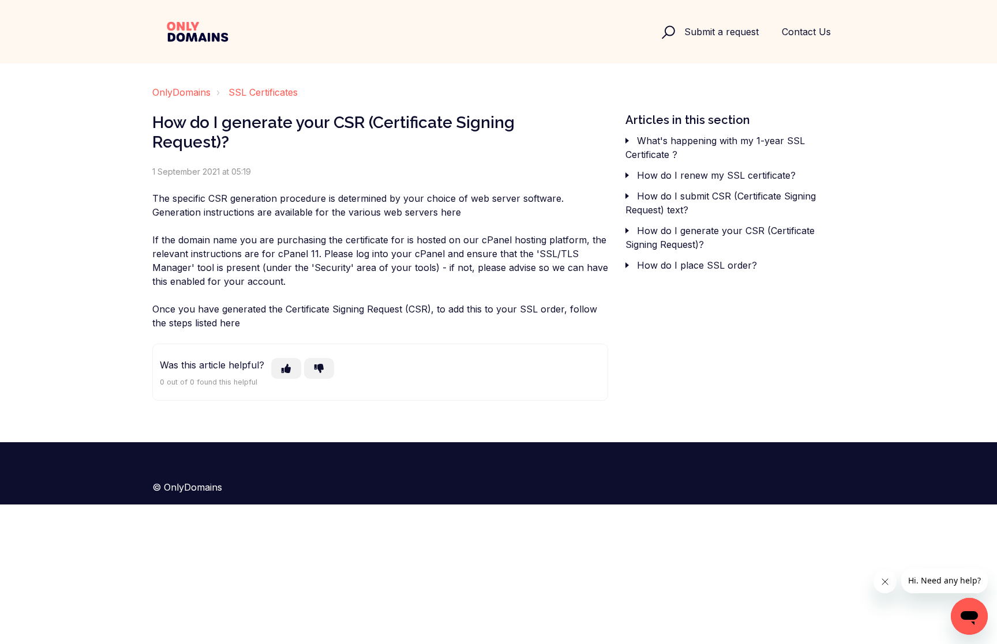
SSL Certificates (263, 92)
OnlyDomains (181, 92)
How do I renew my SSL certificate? (716, 175)
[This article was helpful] (286, 368)
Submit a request (721, 31)
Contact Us (806, 31)
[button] (666, 32)
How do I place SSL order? (697, 265)
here (451, 212)
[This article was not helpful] (319, 368)
